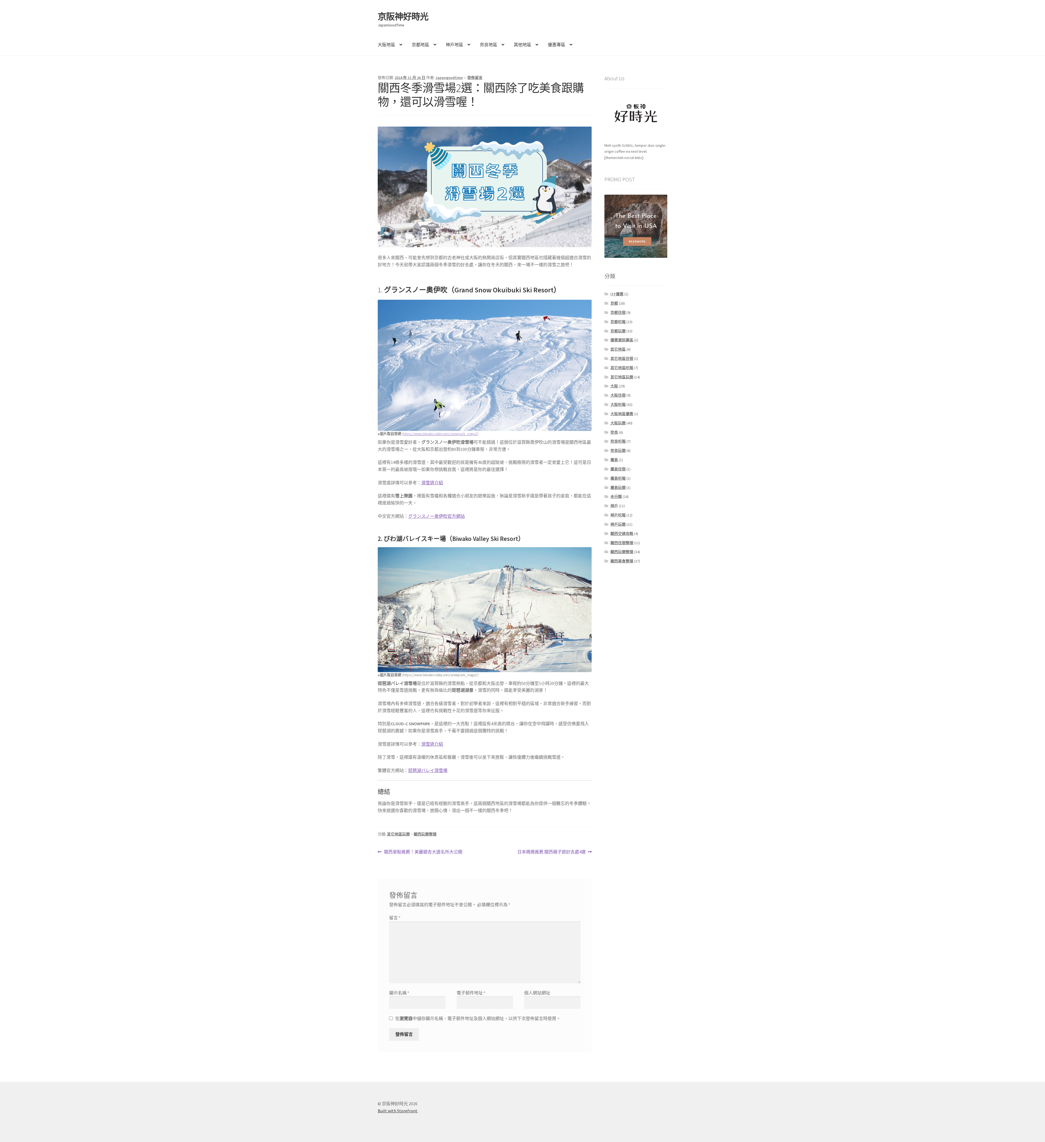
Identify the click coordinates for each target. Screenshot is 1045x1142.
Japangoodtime (449, 77)
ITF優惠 (616, 294)
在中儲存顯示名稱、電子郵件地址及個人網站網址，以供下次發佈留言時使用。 (478, 1018)
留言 (395, 917)
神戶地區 (454, 44)
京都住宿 (618, 312)
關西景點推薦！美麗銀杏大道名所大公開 (423, 852)
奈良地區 (488, 44)
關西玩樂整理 (425, 834)
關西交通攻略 (621, 533)
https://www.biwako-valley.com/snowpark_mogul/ (440, 433)
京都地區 (420, 44)
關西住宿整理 (621, 542)
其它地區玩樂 (398, 834)
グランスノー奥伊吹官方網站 (436, 516)
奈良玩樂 (618, 450)
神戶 (614, 505)
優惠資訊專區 (621, 340)
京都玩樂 (618, 331)
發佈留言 (474, 77)
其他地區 (522, 44)
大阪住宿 (618, 395)
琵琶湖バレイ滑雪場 (427, 770)
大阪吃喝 (618, 404)
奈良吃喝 (618, 441)
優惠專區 (556, 44)
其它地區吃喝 (621, 367)
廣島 (614, 459)
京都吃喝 (618, 321)
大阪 (614, 386)
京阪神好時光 (403, 16)
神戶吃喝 (618, 515)
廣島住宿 (618, 469)
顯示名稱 (399, 993)
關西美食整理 (621, 561)
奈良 (614, 432)
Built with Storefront (397, 1110)
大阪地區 (386, 44)
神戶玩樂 (618, 524)
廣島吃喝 (618, 478)
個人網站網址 (537, 993)
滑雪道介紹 (432, 482)
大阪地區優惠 (621, 413)
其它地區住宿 (621, 358)
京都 (614, 303)
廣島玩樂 (618, 487)
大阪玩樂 (618, 423)
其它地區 (618, 349)
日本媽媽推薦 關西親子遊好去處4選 (551, 852)
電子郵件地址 (471, 993)
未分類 (616, 496)
